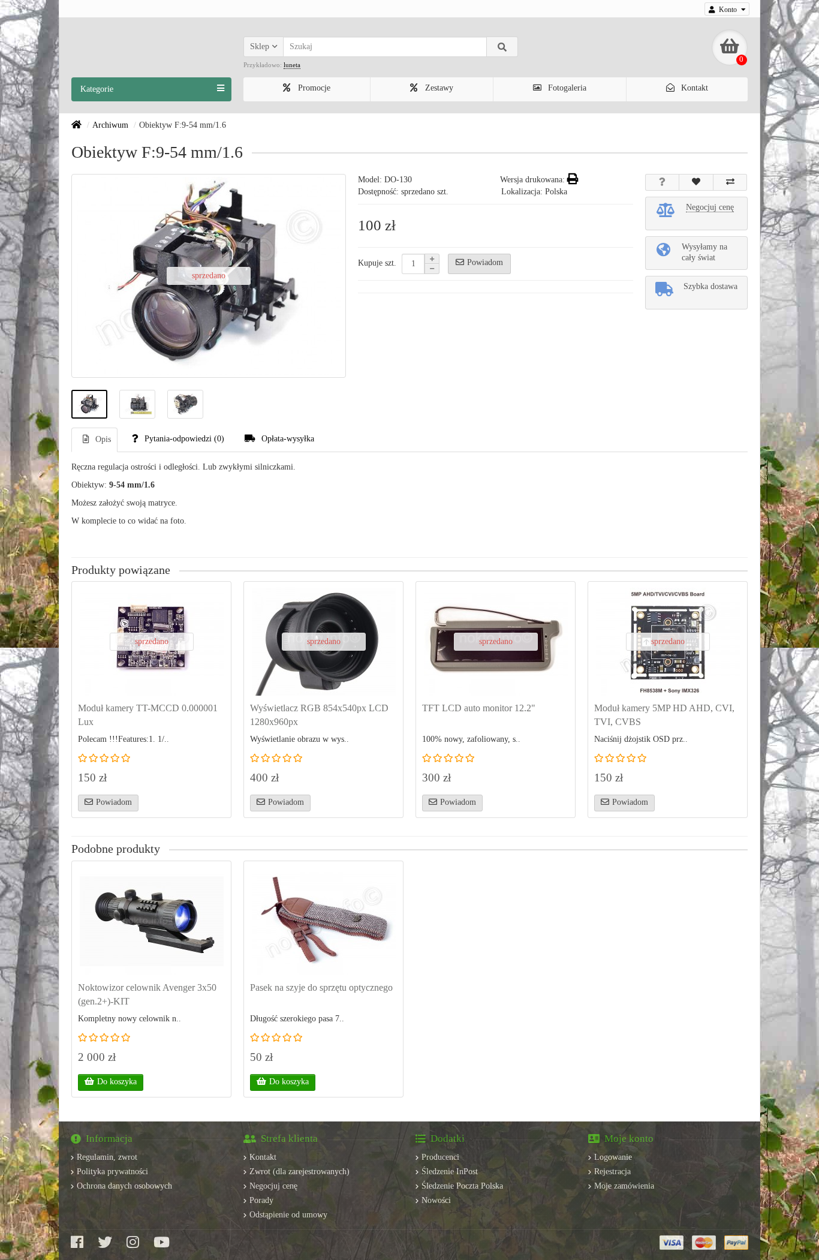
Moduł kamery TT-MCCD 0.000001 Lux (148, 715)
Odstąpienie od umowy (288, 1214)
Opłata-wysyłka (287, 438)
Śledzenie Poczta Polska (462, 1185)
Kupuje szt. (377, 262)
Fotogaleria (566, 87)
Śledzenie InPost (449, 1171)
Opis (103, 439)
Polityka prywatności (112, 1171)
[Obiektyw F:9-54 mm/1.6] (89, 404)
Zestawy (438, 87)
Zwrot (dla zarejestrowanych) (299, 1171)
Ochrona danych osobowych (124, 1185)
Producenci (440, 1157)
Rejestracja (612, 1171)
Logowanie (613, 1157)
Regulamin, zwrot (107, 1157)
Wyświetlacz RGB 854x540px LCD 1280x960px (319, 715)
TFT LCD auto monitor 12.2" (478, 708)
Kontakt (693, 87)
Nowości (436, 1200)
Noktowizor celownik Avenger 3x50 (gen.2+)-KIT (147, 994)
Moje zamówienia (624, 1185)
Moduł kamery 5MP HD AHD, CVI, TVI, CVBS (664, 715)
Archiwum (110, 125)
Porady (261, 1200)
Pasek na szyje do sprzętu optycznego (321, 987)
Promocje (313, 87)
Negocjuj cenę (273, 1185)
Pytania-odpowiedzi (184, 438)
